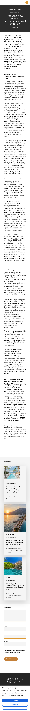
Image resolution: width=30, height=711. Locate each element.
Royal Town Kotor (15, 9)
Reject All (15, 708)
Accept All (15, 700)
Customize (15, 704)
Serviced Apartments (15, 12)
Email (5, 633)
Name (5, 626)
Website (6, 641)
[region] (15, 698)
